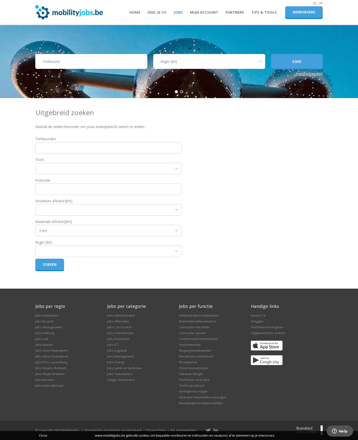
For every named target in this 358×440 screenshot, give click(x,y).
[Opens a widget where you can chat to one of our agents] (339, 431)
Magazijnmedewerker (195, 350)
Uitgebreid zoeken (308, 74)
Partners (235, 12)
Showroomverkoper (194, 368)
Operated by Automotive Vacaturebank (113, 430)
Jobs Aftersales (118, 321)
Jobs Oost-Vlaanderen (51, 350)
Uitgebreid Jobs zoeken (268, 333)
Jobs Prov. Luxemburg (51, 362)
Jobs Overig (115, 362)
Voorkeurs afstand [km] (53, 201)
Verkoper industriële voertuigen (202, 397)
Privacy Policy (156, 430)
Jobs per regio (50, 306)
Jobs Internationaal (49, 385)
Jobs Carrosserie (119, 327)
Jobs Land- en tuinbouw (124, 368)
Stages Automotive (121, 379)
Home (134, 12)
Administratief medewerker (199, 315)
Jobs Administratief (121, 315)
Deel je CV (157, 12)
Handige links (265, 306)
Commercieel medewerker (198, 339)
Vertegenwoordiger (193, 391)
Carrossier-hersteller (194, 327)
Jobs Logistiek (117, 350)
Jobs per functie (196, 306)
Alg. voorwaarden (183, 430)
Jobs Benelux (45, 379)
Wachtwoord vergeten (267, 327)
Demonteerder (190, 344)
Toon (39, 159)
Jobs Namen (44, 344)
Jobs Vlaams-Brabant (50, 368)
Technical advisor (192, 385)
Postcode (42, 180)
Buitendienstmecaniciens (197, 321)
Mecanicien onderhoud (196, 356)
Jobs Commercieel (120, 333)
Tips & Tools (264, 12)
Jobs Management (120, 356)
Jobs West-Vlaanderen (51, 356)
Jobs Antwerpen (47, 315)
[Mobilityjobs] (69, 10)
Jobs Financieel (118, 339)
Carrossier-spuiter (192, 333)
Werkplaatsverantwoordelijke (201, 403)
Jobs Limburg (44, 333)
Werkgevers (304, 12)
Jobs (178, 12)
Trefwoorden (45, 139)
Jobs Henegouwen (48, 327)
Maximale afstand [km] (53, 221)
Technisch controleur (194, 379)
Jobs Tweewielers (120, 374)
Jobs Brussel (44, 321)
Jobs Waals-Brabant (50, 374)
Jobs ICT (113, 344)
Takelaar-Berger (191, 374)
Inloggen (257, 321)
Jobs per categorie (126, 306)
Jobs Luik (41, 339)
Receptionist (188, 362)
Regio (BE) (43, 242)
